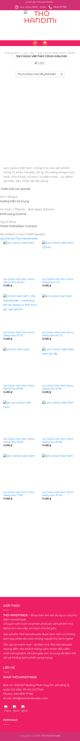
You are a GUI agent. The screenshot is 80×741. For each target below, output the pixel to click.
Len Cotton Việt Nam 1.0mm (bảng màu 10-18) (57, 387)
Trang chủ (12, 53)
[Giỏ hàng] (45, 43)
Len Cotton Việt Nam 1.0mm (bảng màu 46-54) (19, 281)
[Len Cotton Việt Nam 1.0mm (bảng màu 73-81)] (20, 471)
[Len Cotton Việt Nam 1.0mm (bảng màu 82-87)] (20, 364)
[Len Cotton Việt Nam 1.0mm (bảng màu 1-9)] (59, 258)
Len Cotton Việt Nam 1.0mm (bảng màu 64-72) (57, 334)
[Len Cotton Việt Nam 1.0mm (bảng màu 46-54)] (20, 258)
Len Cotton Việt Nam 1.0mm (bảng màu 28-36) (57, 440)
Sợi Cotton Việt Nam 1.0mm (56, 53)
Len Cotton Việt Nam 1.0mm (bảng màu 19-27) (19, 334)
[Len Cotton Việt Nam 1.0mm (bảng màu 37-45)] (59, 471)
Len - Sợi (28, 53)
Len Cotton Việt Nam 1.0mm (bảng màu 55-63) (19, 440)
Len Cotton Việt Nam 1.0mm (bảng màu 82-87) (19, 387)
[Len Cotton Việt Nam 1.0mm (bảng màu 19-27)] (20, 311)
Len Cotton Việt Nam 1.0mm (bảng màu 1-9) (57, 281)
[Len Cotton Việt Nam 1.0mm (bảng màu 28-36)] (59, 418)
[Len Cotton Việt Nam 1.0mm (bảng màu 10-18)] (59, 364)
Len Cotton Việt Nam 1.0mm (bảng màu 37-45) (57, 494)
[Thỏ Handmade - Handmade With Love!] (40, 25)
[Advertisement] (40, 120)
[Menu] (35, 43)
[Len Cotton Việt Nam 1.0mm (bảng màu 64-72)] (59, 311)
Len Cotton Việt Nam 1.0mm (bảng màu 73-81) (19, 494)
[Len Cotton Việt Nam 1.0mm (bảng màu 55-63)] (20, 418)
